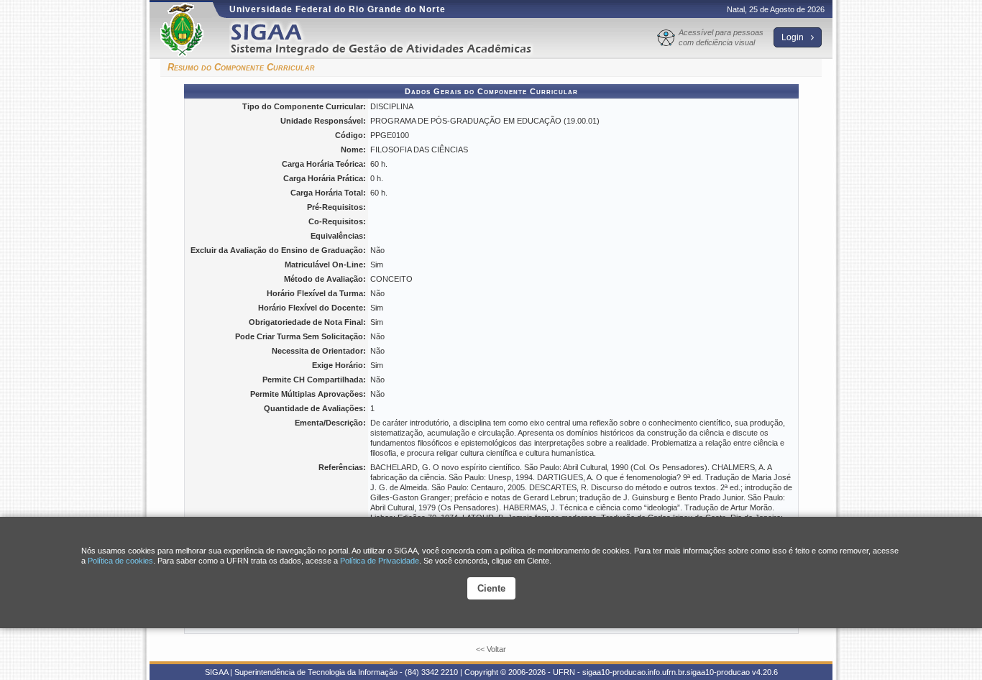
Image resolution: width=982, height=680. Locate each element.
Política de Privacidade (379, 560)
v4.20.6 (765, 672)
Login (793, 37)
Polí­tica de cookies (120, 560)
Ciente (491, 588)
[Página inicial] (391, 38)
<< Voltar (491, 649)
